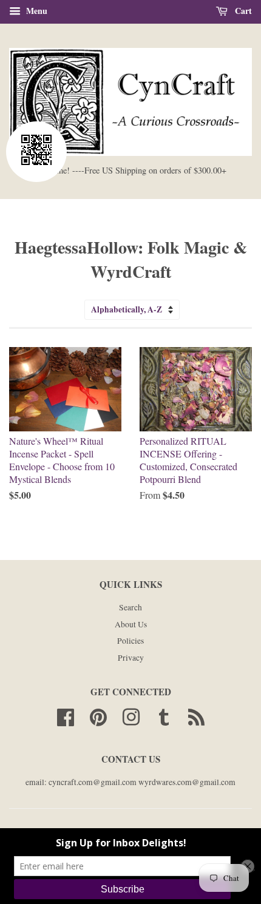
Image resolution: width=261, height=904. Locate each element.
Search (130, 607)
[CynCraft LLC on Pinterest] (98, 715)
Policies (130, 640)
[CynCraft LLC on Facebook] (65, 715)
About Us (131, 624)
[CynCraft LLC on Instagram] (131, 715)
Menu (35, 10)
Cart (242, 10)
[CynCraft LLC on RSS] (196, 715)
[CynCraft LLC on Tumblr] (164, 715)
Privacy (131, 657)
